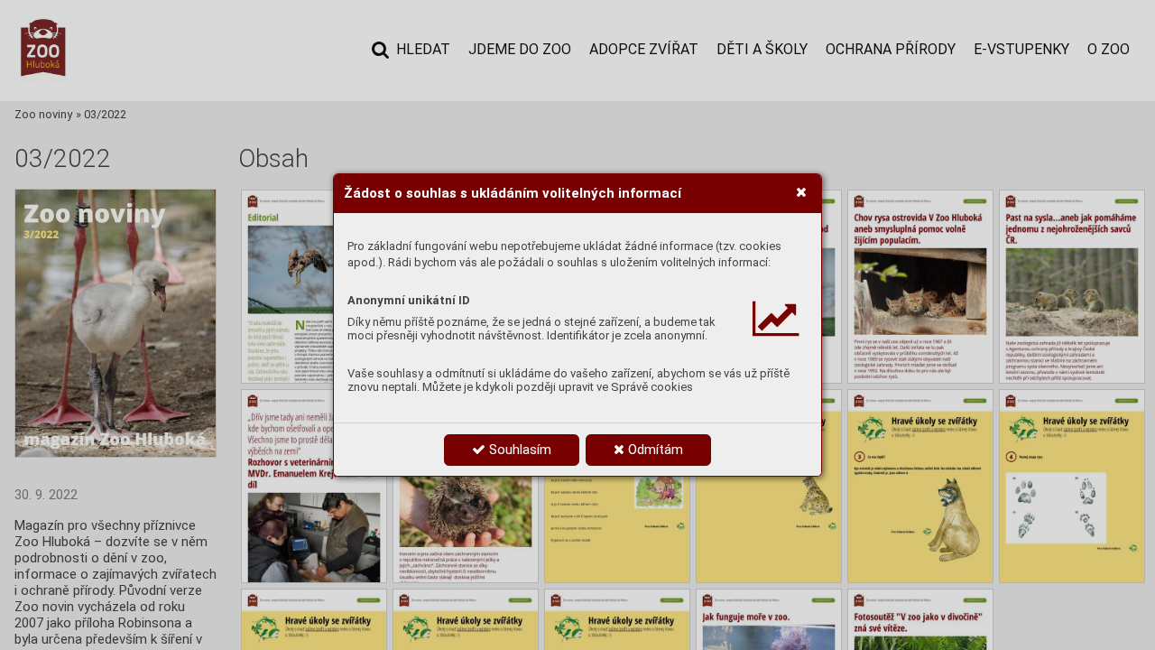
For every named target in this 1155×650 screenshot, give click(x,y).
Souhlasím (518, 449)
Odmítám (653, 449)
